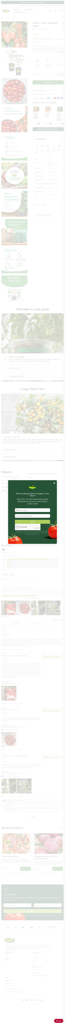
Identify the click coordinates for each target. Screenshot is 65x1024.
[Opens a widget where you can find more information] (58, 1021)
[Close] (54, 483)
